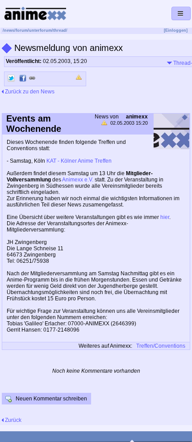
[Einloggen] (176, 30)
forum (22, 30)
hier (164, 217)
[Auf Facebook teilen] (22, 78)
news (9, 30)
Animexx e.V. (77, 180)
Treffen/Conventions (160, 346)
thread (59, 30)
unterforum (40, 30)
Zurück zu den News (29, 91)
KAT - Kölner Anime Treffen (79, 161)
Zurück (12, 420)
